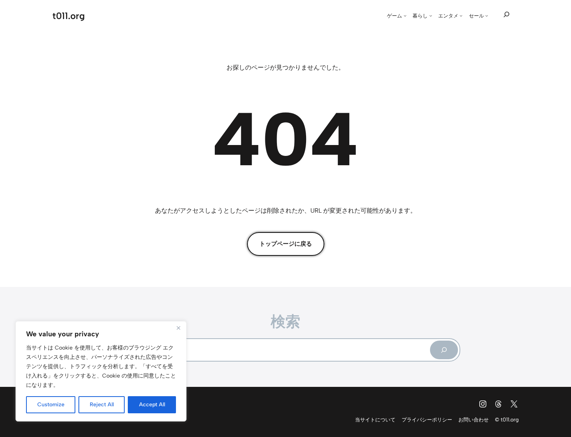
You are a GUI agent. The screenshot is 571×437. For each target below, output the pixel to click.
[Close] (178, 327)
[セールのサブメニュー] (486, 15)
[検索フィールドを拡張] (506, 14)
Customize (50, 404)
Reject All (102, 404)
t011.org (68, 15)
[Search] (444, 350)
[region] (101, 371)
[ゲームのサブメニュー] (405, 15)
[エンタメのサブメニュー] (461, 15)
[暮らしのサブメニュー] (430, 15)
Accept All (152, 404)
